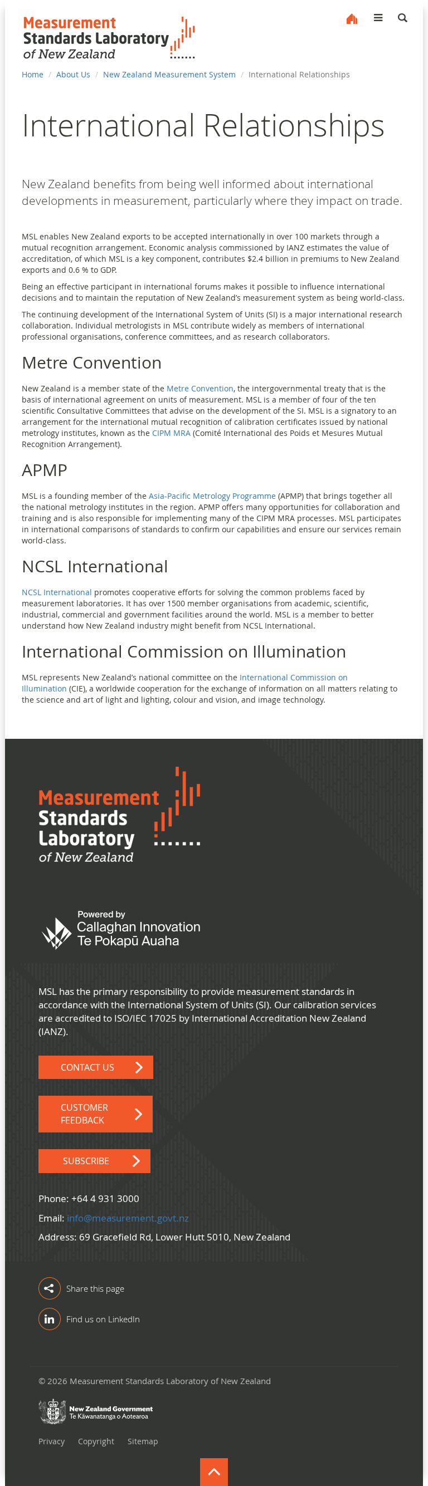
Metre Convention (200, 388)
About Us (73, 74)
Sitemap (143, 1441)
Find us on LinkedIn (103, 1319)
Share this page (95, 1288)
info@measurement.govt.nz (128, 1218)
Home (352, 18)
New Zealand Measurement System (169, 74)
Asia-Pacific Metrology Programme (212, 496)
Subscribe (86, 1161)
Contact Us (87, 1067)
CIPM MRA (171, 433)
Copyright (96, 1441)
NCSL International (57, 592)
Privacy (51, 1441)
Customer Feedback (84, 1113)
